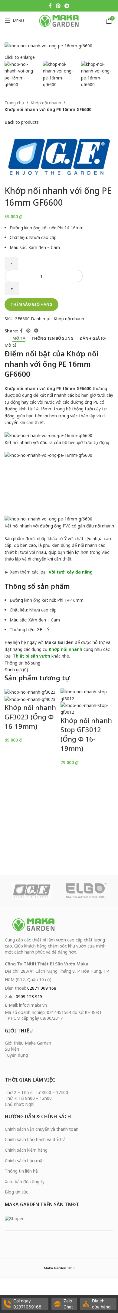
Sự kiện (12, 1049)
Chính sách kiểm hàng (26, 1150)
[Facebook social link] (50, 5)
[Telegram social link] (67, 5)
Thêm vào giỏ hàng (31, 304)
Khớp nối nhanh (46, 103)
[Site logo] (59, 20)
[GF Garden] (32, 890)
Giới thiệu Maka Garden (28, 1043)
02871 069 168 (41, 988)
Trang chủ (14, 103)
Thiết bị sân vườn (31, 656)
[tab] (18, 338)
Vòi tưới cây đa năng (71, 572)
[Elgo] (86, 890)
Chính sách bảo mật (24, 1160)
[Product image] (30, 699)
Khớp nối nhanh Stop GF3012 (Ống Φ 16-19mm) (86, 734)
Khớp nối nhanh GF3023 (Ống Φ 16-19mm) (30, 717)
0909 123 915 (29, 996)
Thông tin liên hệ (21, 1171)
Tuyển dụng (16, 1055)
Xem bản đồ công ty (24, 1181)
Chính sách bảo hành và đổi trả (35, 1139)
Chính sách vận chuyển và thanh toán (41, 1129)
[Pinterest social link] (58, 5)
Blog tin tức (16, 1192)
